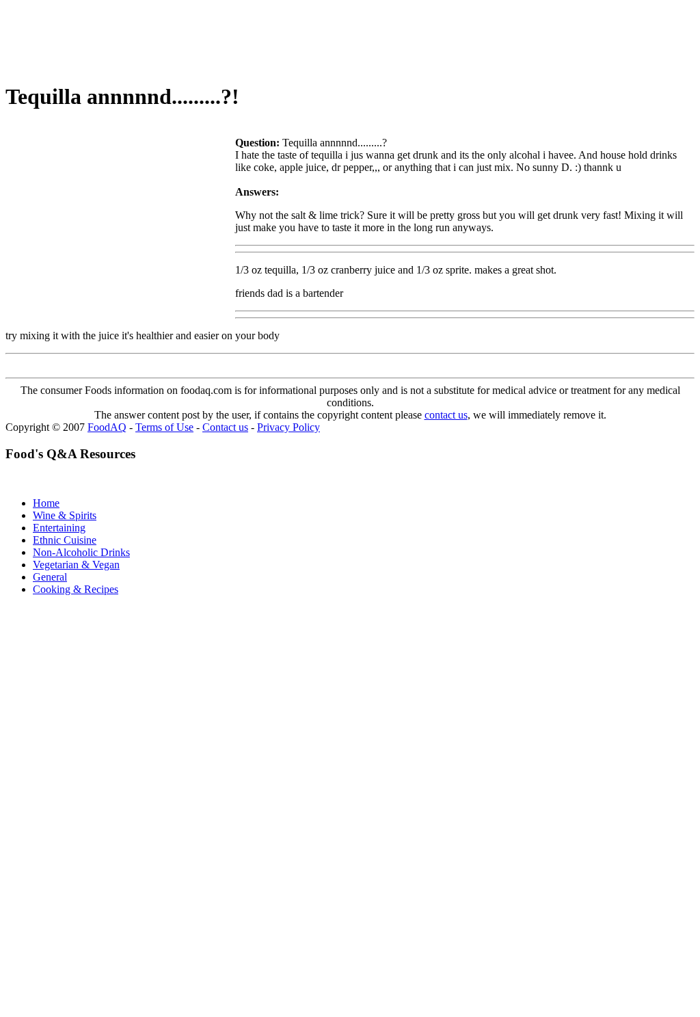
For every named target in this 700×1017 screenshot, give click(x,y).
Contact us (225, 427)
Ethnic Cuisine (64, 540)
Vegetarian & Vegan (76, 564)
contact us (446, 415)
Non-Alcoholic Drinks (81, 552)
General (50, 577)
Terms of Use (164, 427)
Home (46, 503)
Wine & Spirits (64, 515)
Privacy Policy (288, 427)
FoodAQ (107, 427)
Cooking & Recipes (75, 589)
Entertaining (59, 527)
